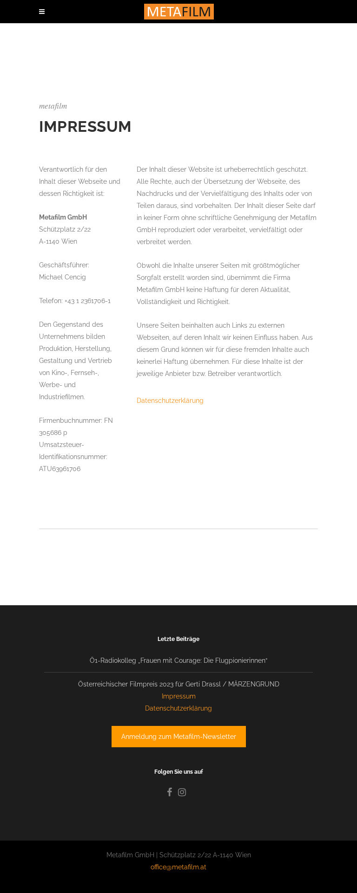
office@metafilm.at (178, 867)
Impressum (179, 696)
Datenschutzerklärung (170, 400)
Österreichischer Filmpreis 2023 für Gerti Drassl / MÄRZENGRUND (178, 684)
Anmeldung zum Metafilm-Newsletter (178, 736)
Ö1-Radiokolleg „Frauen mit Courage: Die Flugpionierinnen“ (178, 660)
